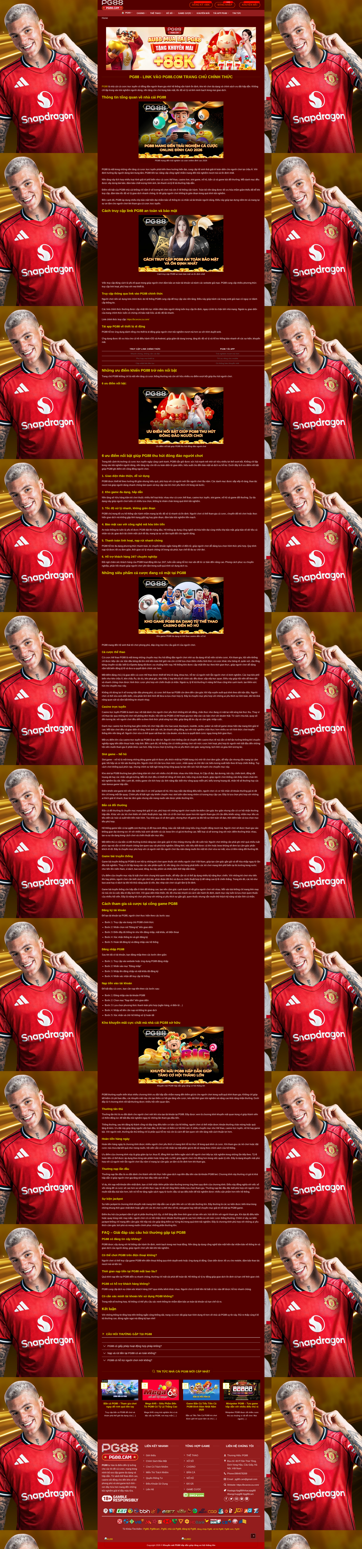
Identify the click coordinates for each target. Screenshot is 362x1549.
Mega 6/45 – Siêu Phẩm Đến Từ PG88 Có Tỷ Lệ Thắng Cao (160, 1405)
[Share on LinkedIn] (246, 1499)
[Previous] (101, 1405)
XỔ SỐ (169, 13)
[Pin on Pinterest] (241, 1499)
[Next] (261, 1405)
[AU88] (142, 1542)
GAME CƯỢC (184, 13)
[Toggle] (104, 1346)
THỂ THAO (155, 13)
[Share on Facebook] (226, 1499)
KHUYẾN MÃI (203, 13)
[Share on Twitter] (231, 1499)
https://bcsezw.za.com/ (138, 319)
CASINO (141, 13)
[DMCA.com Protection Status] (193, 1494)
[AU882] (219, 1542)
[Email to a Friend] (236, 1499)
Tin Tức (236, 13)
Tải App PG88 (220, 13)
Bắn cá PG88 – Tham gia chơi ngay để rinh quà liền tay (120, 1405)
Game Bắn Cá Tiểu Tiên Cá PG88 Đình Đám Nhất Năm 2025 (201, 1406)
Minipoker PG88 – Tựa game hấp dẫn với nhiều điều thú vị (242, 1405)
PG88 (128, 13)
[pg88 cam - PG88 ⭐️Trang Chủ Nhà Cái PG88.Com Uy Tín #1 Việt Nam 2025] (116, 5)
